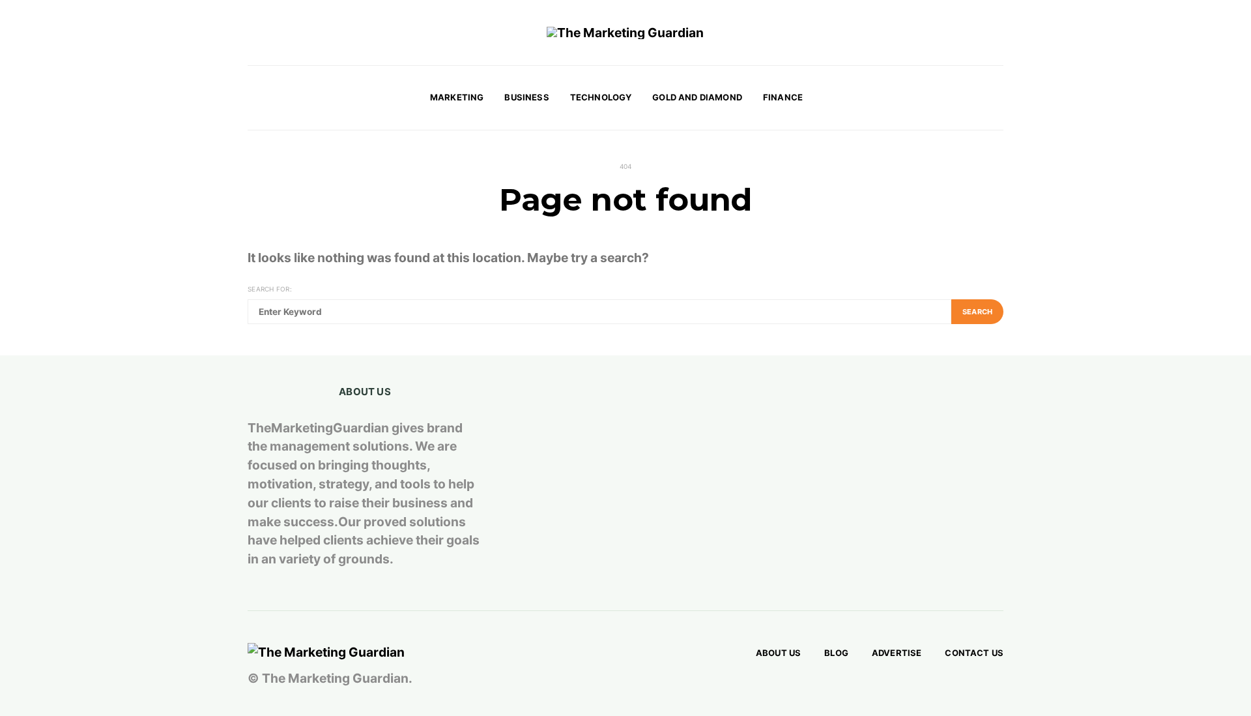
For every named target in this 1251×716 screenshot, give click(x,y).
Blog (836, 653)
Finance (783, 97)
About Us (778, 653)
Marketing (456, 97)
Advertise (896, 653)
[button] (999, 98)
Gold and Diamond (697, 97)
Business (526, 97)
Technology (601, 97)
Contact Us (974, 653)
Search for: (270, 289)
